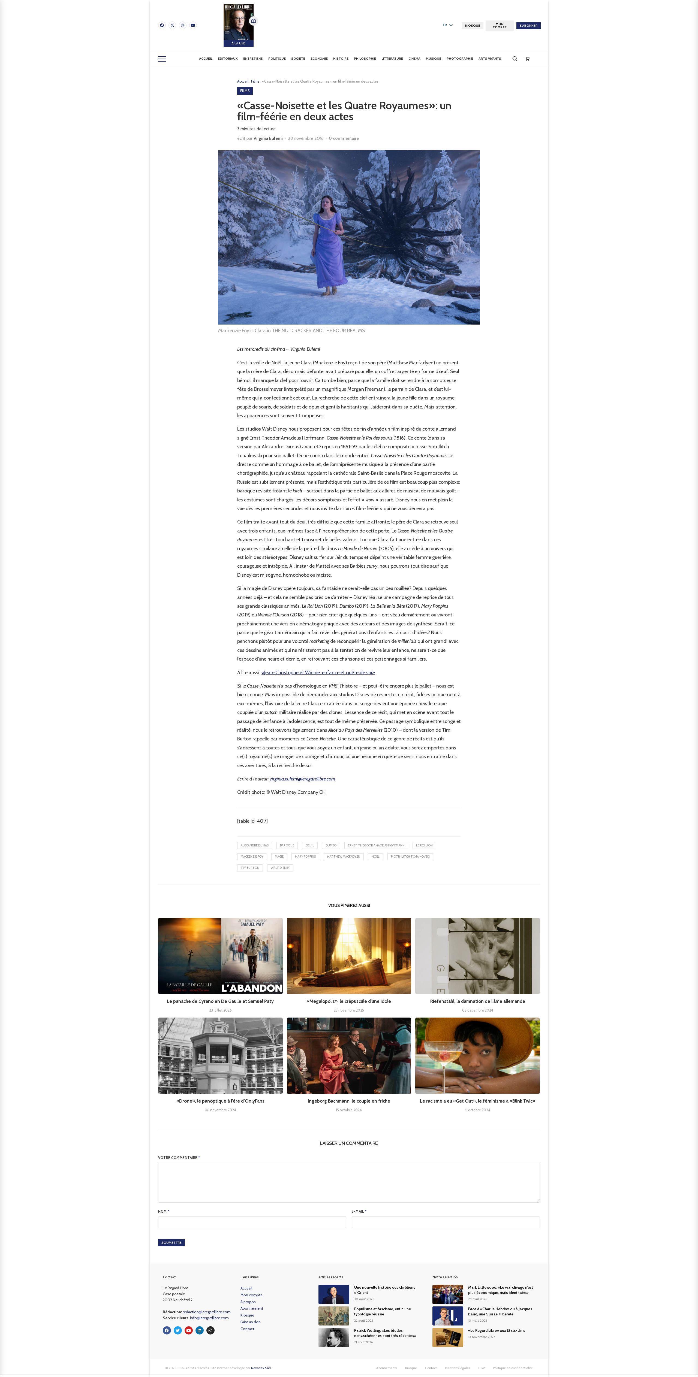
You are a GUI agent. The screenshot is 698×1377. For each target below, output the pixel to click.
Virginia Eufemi (268, 138)
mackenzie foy (252, 856)
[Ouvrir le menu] (162, 59)
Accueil (205, 58)
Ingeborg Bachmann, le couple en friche (349, 1101)
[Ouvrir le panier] (527, 59)
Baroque (287, 845)
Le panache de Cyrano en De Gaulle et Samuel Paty (220, 1001)
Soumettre (171, 1242)
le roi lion (424, 845)
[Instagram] (182, 25)
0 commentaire (344, 138)
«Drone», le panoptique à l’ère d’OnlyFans (220, 1101)
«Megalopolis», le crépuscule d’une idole (349, 1001)
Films (255, 81)
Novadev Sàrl (261, 1368)
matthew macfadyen (343, 856)
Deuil (310, 845)
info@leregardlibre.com (209, 1317)
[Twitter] (178, 1330)
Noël (376, 856)
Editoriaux (228, 58)
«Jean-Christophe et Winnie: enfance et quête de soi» (318, 673)
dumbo (331, 845)
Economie (319, 58)
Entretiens (253, 58)
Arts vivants (490, 58)
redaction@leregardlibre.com (207, 1311)
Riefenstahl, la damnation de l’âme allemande (477, 1001)
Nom (164, 1211)
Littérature (392, 58)
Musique (433, 58)
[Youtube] (193, 25)
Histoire (340, 58)
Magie (279, 856)
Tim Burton (250, 868)
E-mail (359, 1211)
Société (298, 58)
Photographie (460, 58)
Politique (277, 58)
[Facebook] (162, 25)
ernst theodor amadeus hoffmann (376, 845)
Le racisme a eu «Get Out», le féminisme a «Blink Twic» (477, 1101)
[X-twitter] (172, 25)
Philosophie (365, 58)
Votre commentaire (179, 1157)
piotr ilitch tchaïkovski (410, 856)
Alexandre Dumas (255, 845)
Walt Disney (280, 868)
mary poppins (305, 856)
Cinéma (414, 58)
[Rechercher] (515, 58)
